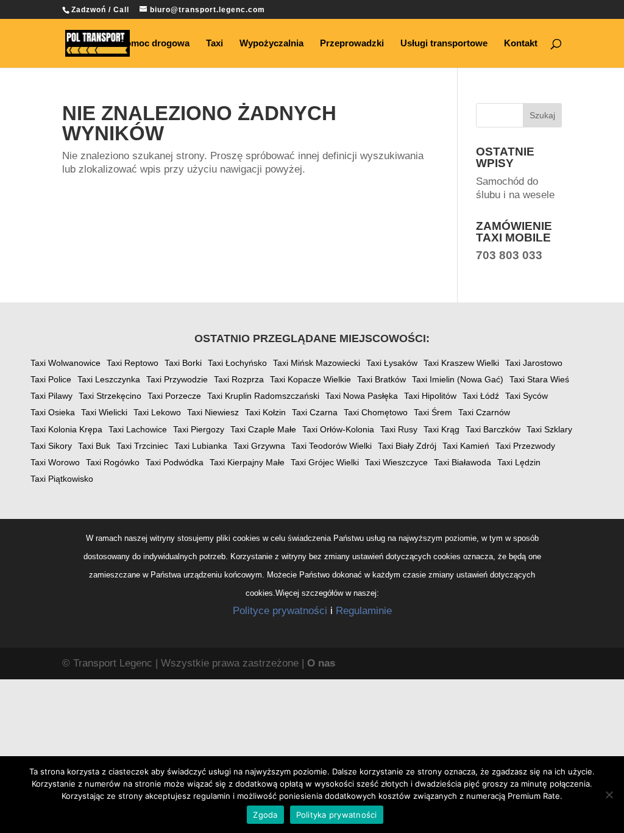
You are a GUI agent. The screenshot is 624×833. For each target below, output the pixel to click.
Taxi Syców (526, 396)
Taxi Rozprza (239, 379)
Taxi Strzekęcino (110, 396)
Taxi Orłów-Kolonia (338, 429)
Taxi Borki (183, 363)
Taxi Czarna (315, 412)
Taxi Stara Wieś (539, 379)
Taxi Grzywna (259, 446)
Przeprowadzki (352, 43)
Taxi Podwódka (175, 462)
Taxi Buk (94, 446)
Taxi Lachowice (137, 429)
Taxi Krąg (441, 429)
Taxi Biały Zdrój (407, 446)
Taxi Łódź (481, 396)
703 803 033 (509, 255)
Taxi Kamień (465, 446)
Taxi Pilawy (51, 396)
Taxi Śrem (433, 412)
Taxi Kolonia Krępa (66, 429)
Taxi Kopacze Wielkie (310, 379)
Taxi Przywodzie (177, 379)
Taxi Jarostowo (533, 363)
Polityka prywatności (336, 815)
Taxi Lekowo (157, 412)
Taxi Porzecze (174, 396)
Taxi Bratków (381, 379)
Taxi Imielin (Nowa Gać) (457, 379)
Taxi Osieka (52, 412)
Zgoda (265, 815)
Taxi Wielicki (104, 412)
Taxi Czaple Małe (263, 429)
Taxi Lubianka (200, 446)
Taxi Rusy (398, 429)
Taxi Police (50, 379)
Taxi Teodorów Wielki (331, 446)
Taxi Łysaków (391, 363)
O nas (321, 663)
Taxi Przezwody (525, 446)
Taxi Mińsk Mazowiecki (316, 363)
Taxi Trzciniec (142, 446)
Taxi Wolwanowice (65, 363)
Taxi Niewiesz (213, 412)
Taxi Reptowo (132, 363)
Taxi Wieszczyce (396, 462)
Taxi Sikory (51, 446)
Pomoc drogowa (154, 43)
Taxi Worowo (55, 462)
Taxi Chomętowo (376, 412)
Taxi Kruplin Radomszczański (263, 396)
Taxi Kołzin (265, 412)
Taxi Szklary (549, 429)
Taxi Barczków (493, 429)
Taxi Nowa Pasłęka (361, 396)
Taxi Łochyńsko (237, 363)
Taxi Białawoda (462, 462)
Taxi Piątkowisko (61, 479)
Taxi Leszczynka (108, 379)
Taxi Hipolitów (430, 396)
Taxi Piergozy (198, 429)
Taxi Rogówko (113, 462)
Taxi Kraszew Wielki (461, 363)
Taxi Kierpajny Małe (247, 462)
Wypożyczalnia (271, 43)
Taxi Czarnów (484, 412)
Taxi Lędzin (519, 462)
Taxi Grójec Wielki (325, 462)
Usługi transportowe (444, 43)
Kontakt (520, 43)
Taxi (214, 43)
